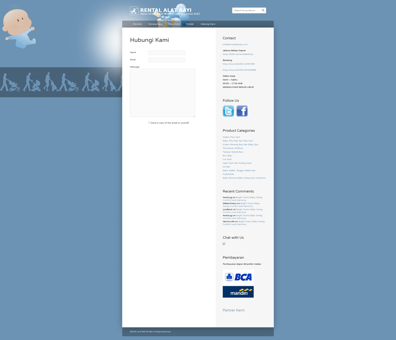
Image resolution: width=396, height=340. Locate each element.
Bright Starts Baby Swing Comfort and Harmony (242, 198)
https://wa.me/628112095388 (239, 64)
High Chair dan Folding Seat (237, 163)
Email (133, 59)
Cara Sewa (174, 24)
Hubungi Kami (208, 24)
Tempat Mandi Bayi (233, 152)
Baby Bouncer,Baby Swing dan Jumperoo (244, 178)
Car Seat (227, 159)
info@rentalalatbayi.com (235, 44)
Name (133, 52)
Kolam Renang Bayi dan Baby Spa (240, 144)
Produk (188, 24)
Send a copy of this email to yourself (170, 123)
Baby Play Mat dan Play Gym (238, 140)
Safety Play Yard (231, 137)
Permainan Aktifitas (233, 148)
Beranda (137, 24)
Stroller (226, 166)
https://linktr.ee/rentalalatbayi (238, 54)
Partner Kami (234, 310)
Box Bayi (227, 155)
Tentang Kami (155, 24)
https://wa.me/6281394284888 (239, 70)
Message (134, 67)
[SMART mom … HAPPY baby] (165, 15)
